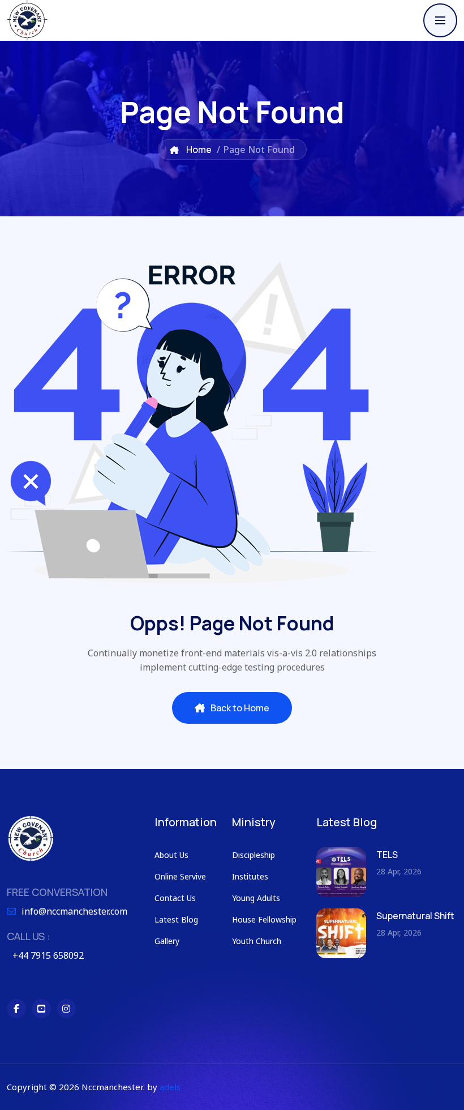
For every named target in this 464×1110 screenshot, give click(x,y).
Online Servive (180, 876)
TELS (387, 854)
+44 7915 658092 (48, 955)
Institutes (250, 876)
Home (198, 149)
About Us (171, 854)
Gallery (166, 941)
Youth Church (256, 941)
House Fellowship (264, 919)
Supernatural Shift (415, 916)
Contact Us (175, 898)
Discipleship (253, 854)
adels (170, 1086)
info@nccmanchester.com (74, 911)
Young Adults (256, 898)
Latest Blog (176, 919)
